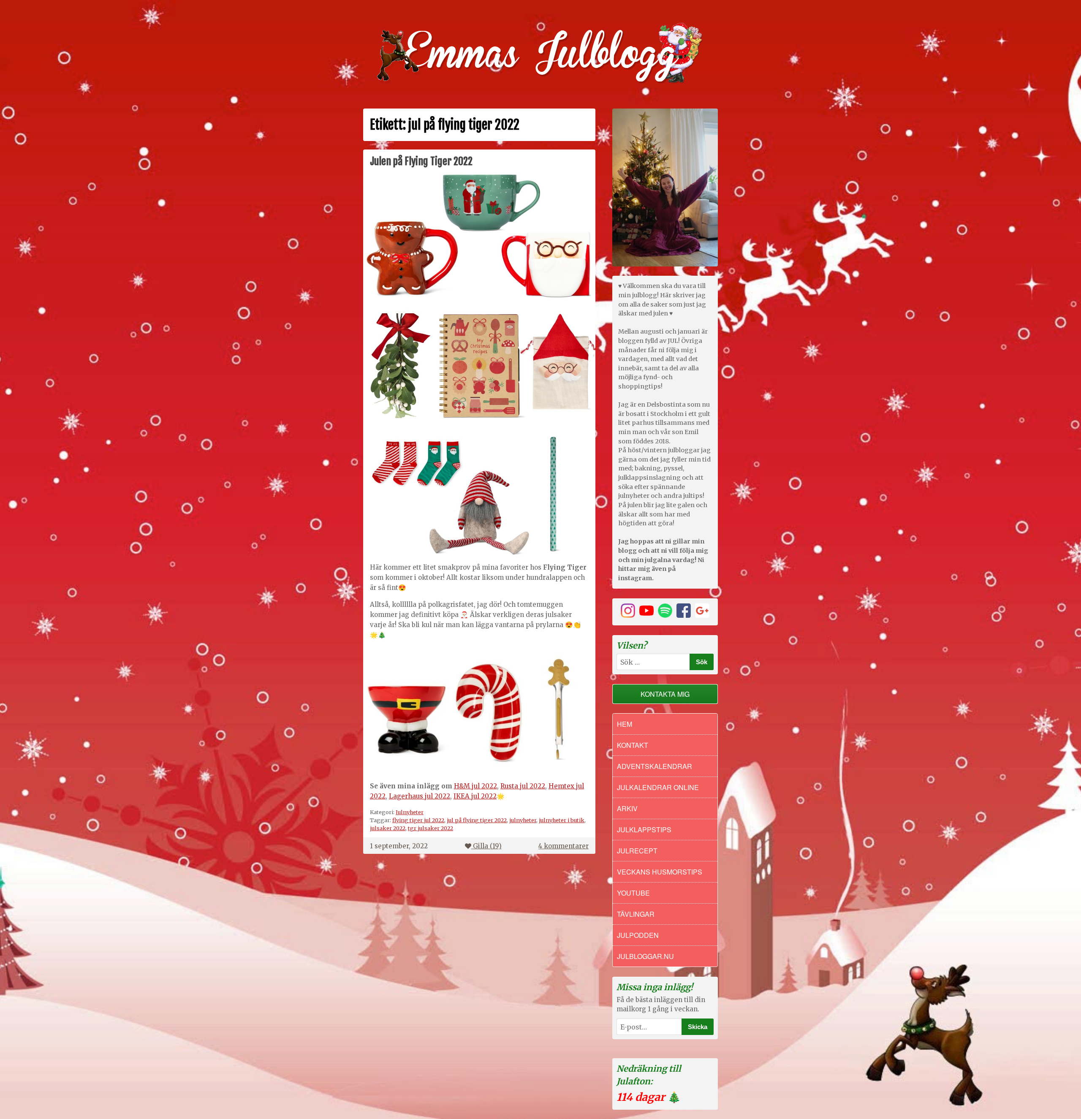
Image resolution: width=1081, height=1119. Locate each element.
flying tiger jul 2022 (418, 820)
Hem (624, 724)
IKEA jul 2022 (475, 796)
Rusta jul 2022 (522, 786)
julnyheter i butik (561, 820)
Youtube (633, 893)
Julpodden (638, 935)
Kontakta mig (665, 694)
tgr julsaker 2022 (430, 828)
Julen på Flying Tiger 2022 (421, 161)
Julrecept (637, 851)
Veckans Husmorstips (659, 872)
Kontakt (632, 745)
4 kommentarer (563, 846)
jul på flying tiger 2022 (477, 820)
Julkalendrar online (658, 787)
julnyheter (522, 820)
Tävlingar (636, 914)
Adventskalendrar (654, 766)
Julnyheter (410, 812)
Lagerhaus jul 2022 (419, 796)
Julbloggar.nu (645, 956)
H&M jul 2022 (475, 786)
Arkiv (627, 808)
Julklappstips (644, 829)
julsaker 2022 (387, 828)
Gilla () (487, 846)
